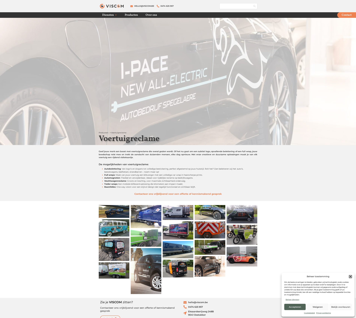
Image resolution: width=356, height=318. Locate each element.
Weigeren (318, 307)
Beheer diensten (292, 299)
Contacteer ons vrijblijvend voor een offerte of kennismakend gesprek (178, 193)
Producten (103, 132)
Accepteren (295, 307)
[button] (350, 276)
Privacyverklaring (323, 313)
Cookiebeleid (309, 313)
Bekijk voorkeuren (340, 307)
